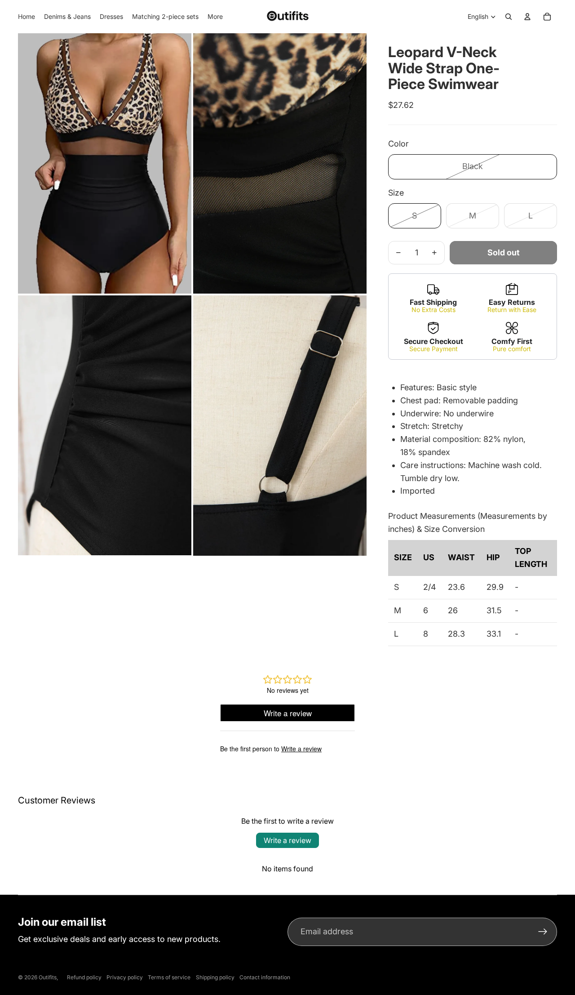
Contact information (264, 977)
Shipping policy (215, 977)
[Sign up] (543, 932)
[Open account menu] (527, 17)
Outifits (48, 977)
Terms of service (169, 977)
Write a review (287, 840)
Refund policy (84, 977)
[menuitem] (215, 16)
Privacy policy (124, 977)
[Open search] (508, 17)
